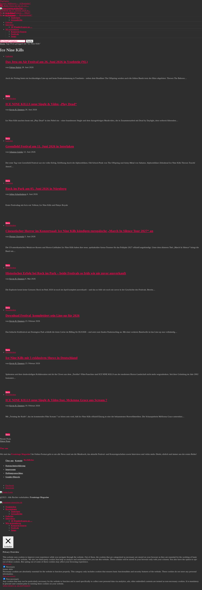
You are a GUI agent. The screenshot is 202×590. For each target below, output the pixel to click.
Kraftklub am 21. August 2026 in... (15, 10)
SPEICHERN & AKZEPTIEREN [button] (16, 586)
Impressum (10, 469)
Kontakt (18, 461)
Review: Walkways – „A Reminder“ (15, 3)
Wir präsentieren (12, 29)
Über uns (9, 461)
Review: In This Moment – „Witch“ (15, 13)
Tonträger (15, 18)
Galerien (8, 22)
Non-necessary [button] (9, 576)
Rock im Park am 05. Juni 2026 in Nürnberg (36, 188)
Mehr (7, 96)
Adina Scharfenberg (17, 194)
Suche (29, 41)
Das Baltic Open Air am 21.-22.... (14, 6)
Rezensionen (10, 15)
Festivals (15, 34)
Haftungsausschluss (14, 473)
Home (2, 44)
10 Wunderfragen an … (21, 27)
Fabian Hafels (15, 67)
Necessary (10, 567)
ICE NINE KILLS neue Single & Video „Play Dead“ (41, 104)
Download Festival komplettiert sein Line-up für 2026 (42, 315)
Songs (13, 36)
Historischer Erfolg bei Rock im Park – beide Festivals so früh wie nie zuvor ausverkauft (65, 273)
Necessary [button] (7, 564)
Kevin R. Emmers (17, 110)
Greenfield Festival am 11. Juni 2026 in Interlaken (39, 146)
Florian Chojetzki (16, 236)
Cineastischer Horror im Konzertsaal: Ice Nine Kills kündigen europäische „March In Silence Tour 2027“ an (79, 231)
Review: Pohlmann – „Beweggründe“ (16, 15)
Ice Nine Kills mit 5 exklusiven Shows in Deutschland (41, 358)
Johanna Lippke (16, 152)
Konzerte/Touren (18, 32)
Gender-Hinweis (12, 477)
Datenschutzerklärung (15, 466)
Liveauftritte (16, 20)
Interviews (9, 25)
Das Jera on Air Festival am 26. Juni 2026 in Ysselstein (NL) (46, 62)
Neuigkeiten (10, 13)
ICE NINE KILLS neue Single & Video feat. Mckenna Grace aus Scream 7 (56, 400)
